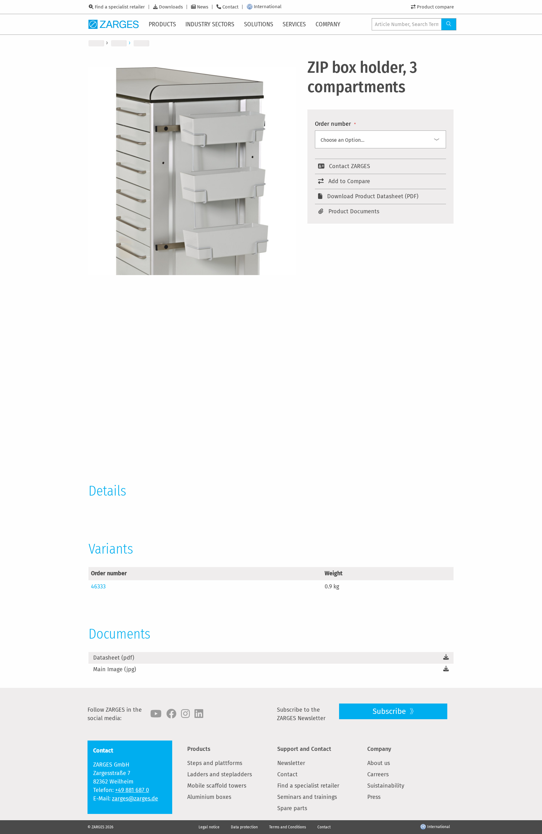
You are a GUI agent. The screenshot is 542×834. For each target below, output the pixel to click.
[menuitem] (162, 24)
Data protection (244, 827)
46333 (98, 586)
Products (198, 749)
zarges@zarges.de (135, 798)
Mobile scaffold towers (216, 785)
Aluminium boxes (209, 797)
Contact (230, 7)
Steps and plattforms (214, 763)
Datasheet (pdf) (113, 657)
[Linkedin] (198, 714)
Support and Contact (304, 749)
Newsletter (291, 763)
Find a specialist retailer (120, 7)
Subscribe (390, 711)
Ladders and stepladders (219, 774)
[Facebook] (171, 714)
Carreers (378, 774)
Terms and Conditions (287, 827)
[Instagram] (185, 714)
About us (378, 763)
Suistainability (385, 785)
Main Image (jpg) (114, 669)
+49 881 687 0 (132, 790)
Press (373, 797)
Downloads (171, 7)
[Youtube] (156, 714)
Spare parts (292, 808)
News (202, 7)
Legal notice (209, 827)
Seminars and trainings (307, 797)
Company (379, 749)
